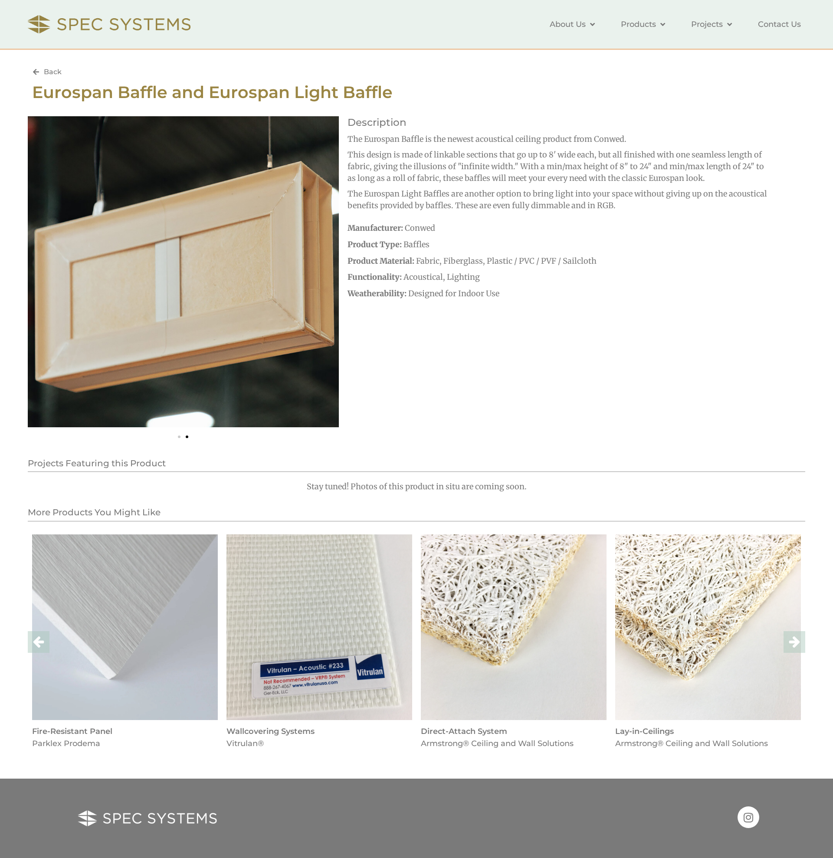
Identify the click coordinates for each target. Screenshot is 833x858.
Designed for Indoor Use (453, 293)
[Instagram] (748, 817)
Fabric (427, 261)
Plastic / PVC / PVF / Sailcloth (542, 261)
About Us (568, 24)
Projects (707, 24)
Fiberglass (463, 261)
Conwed (420, 228)
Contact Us (779, 24)
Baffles (416, 244)
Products (638, 24)
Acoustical (423, 277)
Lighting (463, 277)
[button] (179, 437)
